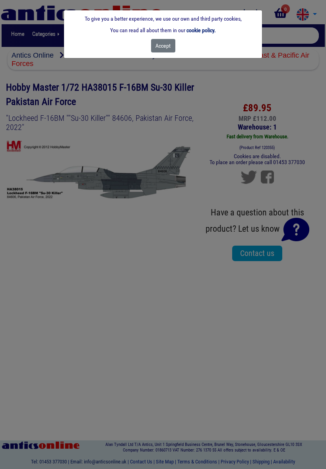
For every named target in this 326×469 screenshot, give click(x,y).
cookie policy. (201, 30)
